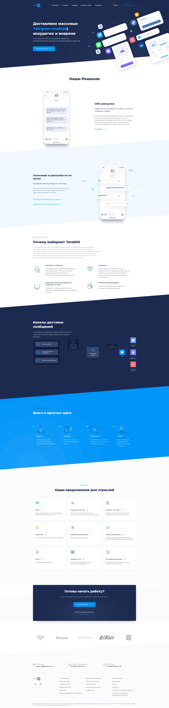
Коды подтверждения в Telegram (70, 693)
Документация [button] (86, 5)
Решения (55, 5)
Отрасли (65, 5)
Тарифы (74, 5)
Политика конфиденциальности (123, 690)
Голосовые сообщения (93, 678)
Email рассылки (64, 681)
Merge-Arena (90, 690)
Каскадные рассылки (93, 687)
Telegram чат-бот (65, 684)
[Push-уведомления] (132, 352)
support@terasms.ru (44, 666)
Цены (114, 684)
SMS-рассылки (64, 678)
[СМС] (120, 352)
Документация (117, 678)
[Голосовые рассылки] (132, 362)
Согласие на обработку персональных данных (120, 694)
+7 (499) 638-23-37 (113, 666)
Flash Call (62, 690)
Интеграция (116, 681)
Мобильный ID (91, 684)
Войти (116, 5)
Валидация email (65, 687)
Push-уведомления (92, 681)
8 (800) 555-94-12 (84, 614)
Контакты (98, 5)
